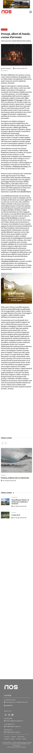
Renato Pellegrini (6, 68)
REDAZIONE (8, 718)
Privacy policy (16, 745)
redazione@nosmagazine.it (14, 721)
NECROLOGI (8, 730)
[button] (2, 443)
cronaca (16, 480)
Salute (12, 739)
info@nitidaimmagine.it (13, 726)
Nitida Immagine (21, 747)
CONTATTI (8, 705)
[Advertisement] (16, 416)
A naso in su (16, 515)
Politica (13, 736)
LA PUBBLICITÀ (9, 724)
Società (6, 739)
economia (14, 497)
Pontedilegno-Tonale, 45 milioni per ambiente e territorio (20, 501)
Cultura (18, 739)
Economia (21, 736)
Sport (24, 739)
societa (14, 512)
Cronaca (6, 736)
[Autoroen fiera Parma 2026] (16, 288)
